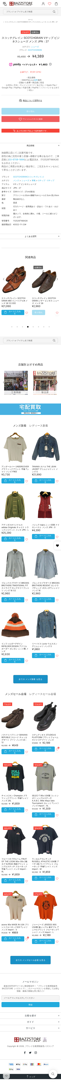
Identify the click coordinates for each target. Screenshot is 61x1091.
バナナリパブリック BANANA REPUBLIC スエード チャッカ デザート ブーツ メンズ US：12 (14, 739)
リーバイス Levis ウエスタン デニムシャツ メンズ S (44, 644)
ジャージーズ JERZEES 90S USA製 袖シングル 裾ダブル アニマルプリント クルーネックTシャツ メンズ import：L (45, 928)
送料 (36, 80)
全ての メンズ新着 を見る (30, 679)
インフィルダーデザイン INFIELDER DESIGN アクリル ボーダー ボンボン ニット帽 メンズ (14, 647)
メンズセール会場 (15, 694)
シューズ (35, 46)
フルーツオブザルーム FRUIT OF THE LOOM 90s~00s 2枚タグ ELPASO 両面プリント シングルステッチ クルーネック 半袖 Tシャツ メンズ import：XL (14, 865)
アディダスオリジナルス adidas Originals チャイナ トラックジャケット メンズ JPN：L (15, 527)
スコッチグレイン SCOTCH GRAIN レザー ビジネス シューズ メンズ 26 (45, 300)
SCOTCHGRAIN (35, 50)
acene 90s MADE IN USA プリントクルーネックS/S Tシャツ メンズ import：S (15, 927)
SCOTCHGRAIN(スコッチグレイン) (28, 177)
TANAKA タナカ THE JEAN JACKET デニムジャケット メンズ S (45, 469)
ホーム (30, 19)
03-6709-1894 (16, 159)
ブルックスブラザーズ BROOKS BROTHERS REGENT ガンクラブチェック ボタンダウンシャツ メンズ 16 (46, 587)
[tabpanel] (15, 293)
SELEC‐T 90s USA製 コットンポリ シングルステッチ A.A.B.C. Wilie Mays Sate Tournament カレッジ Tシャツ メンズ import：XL (45, 800)
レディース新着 (38, 425)
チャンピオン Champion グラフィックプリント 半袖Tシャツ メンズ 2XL (14, 798)
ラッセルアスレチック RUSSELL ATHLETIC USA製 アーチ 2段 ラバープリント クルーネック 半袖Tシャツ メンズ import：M (45, 864)
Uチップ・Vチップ (46, 180)
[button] (53, 1074)
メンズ (16, 180)
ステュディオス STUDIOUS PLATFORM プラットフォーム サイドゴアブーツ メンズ (45, 737)
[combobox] (30, 11)
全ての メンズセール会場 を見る (30, 960)
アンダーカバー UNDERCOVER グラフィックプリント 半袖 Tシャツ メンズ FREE (15, 469)
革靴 (34, 180)
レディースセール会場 (42, 694)
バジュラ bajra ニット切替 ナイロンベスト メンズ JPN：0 (45, 526)
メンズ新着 (19, 425)
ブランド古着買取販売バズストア (21, 4)
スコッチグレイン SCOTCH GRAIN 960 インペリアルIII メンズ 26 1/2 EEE (14, 300)
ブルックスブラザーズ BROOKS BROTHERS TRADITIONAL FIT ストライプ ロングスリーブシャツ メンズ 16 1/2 (15, 587)
